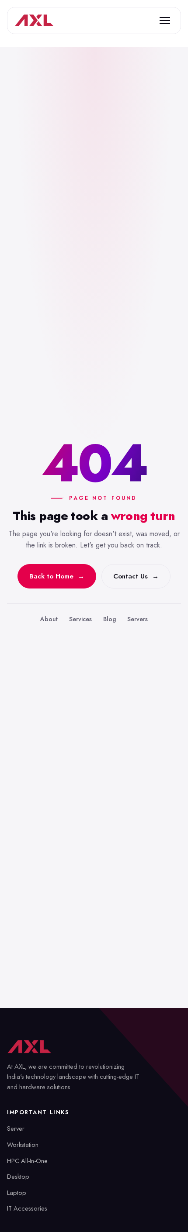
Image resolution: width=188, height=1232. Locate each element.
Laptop (16, 1192)
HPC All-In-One (27, 1160)
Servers (137, 619)
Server (15, 1128)
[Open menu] (165, 21)
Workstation (22, 1144)
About (49, 619)
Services (80, 619)
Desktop (18, 1176)
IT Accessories (27, 1208)
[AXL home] (34, 20)
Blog (109, 619)
